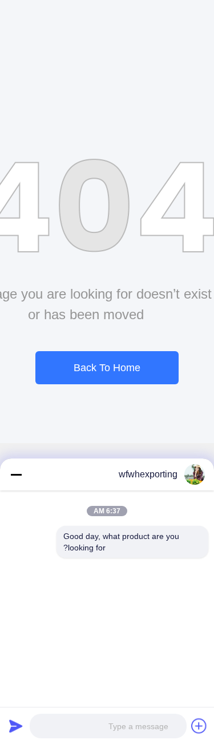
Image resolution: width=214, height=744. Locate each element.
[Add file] (199, 725)
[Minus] (16, 474)
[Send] (16, 725)
